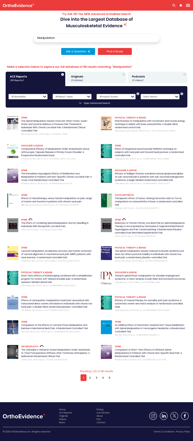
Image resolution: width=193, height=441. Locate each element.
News (62, 422)
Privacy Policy (183, 431)
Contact (101, 422)
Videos (62, 419)
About (99, 415)
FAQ (98, 419)
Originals (63, 415)
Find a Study (115, 51)
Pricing (99, 409)
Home (62, 409)
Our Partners (103, 412)
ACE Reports (65, 412)
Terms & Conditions (164, 431)
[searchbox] (96, 37)
